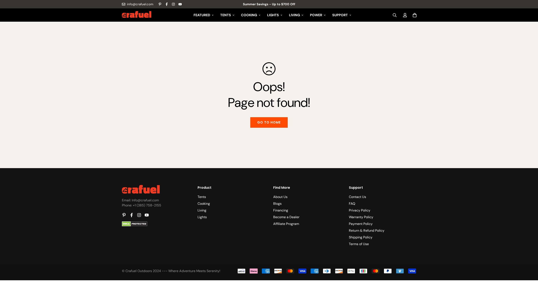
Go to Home (269, 122)
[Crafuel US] (136, 15)
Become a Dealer (286, 217)
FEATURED (202, 15)
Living (202, 210)
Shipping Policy (360, 237)
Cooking (204, 203)
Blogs (277, 203)
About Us (280, 197)
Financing (280, 210)
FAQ (352, 203)
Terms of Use (359, 244)
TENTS (225, 15)
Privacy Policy (359, 210)
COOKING (249, 15)
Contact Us (357, 197)
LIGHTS (273, 15)
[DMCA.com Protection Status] (134, 225)
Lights (202, 217)
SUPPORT (340, 15)
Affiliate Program (286, 224)
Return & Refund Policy (366, 230)
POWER (316, 15)
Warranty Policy (361, 217)
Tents (202, 197)
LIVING (294, 15)
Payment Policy (361, 224)
